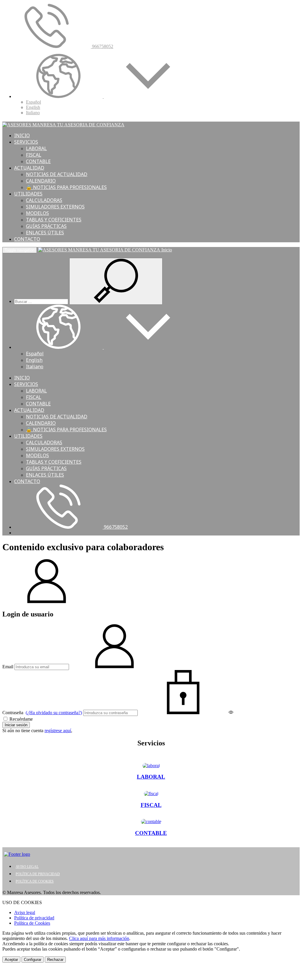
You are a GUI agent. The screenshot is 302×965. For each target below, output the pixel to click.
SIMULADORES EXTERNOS (55, 206)
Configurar (32, 959)
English (33, 107)
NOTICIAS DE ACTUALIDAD (56, 174)
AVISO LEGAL (27, 867)
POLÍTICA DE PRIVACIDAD (38, 874)
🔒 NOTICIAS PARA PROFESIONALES (66, 187)
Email (7, 666)
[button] (103, 96)
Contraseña (42, 712)
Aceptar (11, 959)
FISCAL (33, 155)
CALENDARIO (41, 181)
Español (33, 102)
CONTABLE (38, 161)
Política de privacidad (34, 917)
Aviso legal (24, 912)
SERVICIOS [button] (26, 142)
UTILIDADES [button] (28, 193)
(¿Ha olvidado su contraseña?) (54, 712)
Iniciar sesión (16, 725)
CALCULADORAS (44, 200)
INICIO (22, 135)
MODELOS (37, 213)
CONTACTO (27, 239)
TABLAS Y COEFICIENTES (53, 219)
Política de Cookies (32, 923)
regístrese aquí (58, 730)
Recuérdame (20, 719)
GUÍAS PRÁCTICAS (46, 226)
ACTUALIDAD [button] (29, 168)
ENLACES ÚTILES (45, 232)
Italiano (33, 112)
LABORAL (36, 148)
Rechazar (55, 959)
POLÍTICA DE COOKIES (35, 881)
